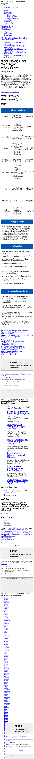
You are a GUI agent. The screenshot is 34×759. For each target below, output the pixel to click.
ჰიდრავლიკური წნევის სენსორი (11, 532)
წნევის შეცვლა (11, 15)
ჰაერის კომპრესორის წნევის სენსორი (12, 341)
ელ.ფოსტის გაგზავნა (7, 539)
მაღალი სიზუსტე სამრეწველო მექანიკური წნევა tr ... (16, 455)
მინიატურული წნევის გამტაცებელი (11, 351)
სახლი (6, 10)
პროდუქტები (8, 13)
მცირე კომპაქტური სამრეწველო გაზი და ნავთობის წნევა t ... (15, 468)
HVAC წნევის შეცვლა (7, 531)
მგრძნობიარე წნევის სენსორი (10, 354)
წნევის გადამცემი (12, 18)
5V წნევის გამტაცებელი (8, 340)
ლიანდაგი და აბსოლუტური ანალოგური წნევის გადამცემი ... (17, 441)
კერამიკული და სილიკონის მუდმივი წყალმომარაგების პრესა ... (17, 481)
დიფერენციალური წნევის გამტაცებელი (13, 347)
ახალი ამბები (8, 20)
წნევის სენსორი (12, 16)
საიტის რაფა (24, 529)
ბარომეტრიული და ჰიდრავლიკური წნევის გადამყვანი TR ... (16, 426)
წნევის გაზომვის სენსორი (9, 352)
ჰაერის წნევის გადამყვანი (9, 343)
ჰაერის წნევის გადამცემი (8, 344)
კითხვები (7, 21)
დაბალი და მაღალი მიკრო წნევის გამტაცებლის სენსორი (18, 412)
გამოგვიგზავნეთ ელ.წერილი (10, 92)
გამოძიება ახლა (6, 513)
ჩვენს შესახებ (8, 12)
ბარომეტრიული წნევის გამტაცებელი (12, 346)
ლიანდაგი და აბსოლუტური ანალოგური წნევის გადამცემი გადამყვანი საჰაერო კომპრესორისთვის (15, 332)
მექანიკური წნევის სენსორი (9, 349)
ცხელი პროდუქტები (13, 529)
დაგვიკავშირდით (9, 23)
